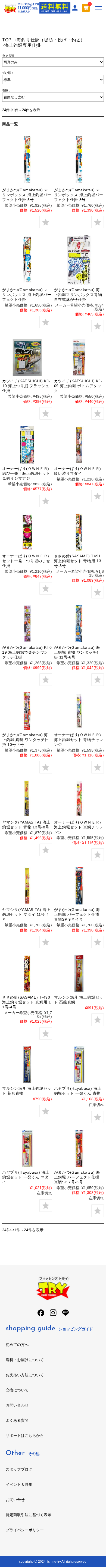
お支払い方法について (25, 1375)
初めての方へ (17, 1344)
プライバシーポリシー (25, 1530)
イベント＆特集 (19, 1484)
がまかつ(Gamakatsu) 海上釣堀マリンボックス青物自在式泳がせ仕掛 (78, 295)
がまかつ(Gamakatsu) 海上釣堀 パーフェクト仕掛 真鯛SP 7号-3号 (77, 1177)
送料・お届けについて (25, 1360)
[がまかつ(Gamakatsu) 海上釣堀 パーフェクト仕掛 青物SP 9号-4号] (79, 886)
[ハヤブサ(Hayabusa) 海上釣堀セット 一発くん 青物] (79, 1065)
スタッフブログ (19, 1469)
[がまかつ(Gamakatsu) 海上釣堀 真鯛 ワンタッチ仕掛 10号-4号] (27, 711)
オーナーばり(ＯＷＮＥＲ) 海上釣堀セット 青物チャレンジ (78, 740)
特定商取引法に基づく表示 (28, 1515)
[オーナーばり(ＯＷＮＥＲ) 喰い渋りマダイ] (79, 444)
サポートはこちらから (25, 1435)
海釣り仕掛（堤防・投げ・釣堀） (51, 40)
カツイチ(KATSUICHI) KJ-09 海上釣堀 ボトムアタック (78, 386)
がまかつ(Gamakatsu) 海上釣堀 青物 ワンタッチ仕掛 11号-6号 (77, 652)
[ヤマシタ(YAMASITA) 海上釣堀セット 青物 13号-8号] (27, 798)
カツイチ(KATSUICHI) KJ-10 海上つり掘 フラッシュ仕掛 (26, 386)
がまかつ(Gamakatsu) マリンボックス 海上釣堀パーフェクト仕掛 (26, 295)
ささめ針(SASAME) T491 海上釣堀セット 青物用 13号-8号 (77, 561)
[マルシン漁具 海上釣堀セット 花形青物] (27, 1065)
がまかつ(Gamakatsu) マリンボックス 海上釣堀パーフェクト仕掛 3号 (78, 195)
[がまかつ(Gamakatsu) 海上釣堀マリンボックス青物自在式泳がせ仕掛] (79, 259)
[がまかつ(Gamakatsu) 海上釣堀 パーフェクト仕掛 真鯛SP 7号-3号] (79, 1148)
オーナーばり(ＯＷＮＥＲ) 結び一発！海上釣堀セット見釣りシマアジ (26, 473)
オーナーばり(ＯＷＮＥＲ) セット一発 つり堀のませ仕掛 (26, 561)
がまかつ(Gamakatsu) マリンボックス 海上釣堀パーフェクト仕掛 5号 (26, 195)
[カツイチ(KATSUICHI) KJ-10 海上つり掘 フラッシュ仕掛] (27, 357)
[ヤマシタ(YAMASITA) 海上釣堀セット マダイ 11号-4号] (27, 886)
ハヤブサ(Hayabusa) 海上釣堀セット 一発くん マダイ (25, 1177)
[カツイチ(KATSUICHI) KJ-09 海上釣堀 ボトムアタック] (79, 357)
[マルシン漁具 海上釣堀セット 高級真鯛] (79, 973)
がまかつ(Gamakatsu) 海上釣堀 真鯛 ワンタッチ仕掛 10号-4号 (25, 740)
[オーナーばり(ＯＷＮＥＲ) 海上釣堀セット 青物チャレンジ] (79, 711)
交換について (17, 1390)
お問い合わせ (17, 1405)
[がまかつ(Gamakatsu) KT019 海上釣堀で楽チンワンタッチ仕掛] (27, 623)
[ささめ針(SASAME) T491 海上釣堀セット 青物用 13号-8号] (79, 532)
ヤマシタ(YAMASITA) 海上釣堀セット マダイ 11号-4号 (26, 914)
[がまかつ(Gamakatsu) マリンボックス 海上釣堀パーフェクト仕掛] (27, 259)
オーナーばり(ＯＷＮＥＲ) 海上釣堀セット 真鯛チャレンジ (78, 827)
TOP (7, 40)
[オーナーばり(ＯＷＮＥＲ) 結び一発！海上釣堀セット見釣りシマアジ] (27, 444)
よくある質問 (17, 1420)
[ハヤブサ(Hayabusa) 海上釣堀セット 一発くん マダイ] (27, 1148)
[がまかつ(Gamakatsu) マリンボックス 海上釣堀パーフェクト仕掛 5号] (27, 160)
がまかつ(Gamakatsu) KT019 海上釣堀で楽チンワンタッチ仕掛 (27, 652)
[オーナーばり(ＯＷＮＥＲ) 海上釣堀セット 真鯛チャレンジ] (79, 798)
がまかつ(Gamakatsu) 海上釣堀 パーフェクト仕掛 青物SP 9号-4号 (77, 914)
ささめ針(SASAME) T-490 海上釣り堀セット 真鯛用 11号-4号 (26, 1002)
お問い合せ (15, 1499)
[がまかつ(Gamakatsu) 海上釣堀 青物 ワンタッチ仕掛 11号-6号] (79, 623)
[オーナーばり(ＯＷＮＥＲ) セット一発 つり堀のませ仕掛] (27, 532)
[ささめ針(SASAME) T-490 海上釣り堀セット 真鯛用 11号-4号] (27, 973)
